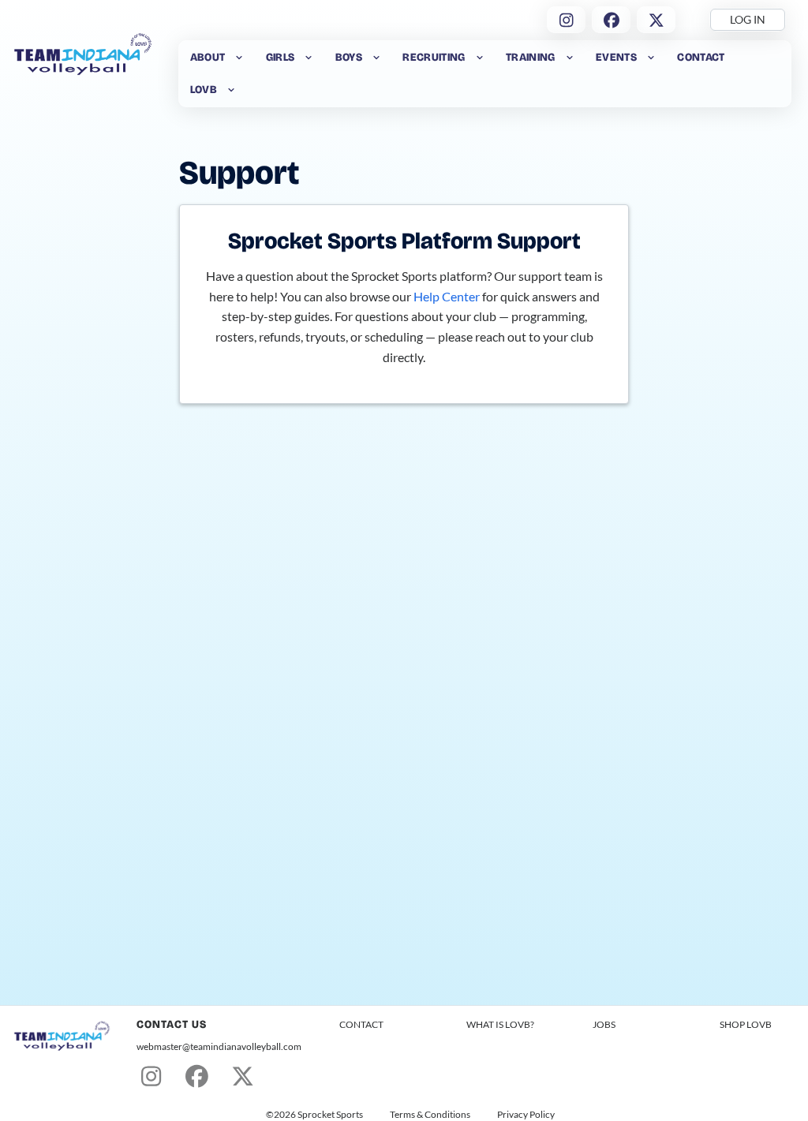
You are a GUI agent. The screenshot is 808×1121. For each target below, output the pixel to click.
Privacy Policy (526, 1114)
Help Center (446, 296)
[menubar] (484, 73)
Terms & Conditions (430, 1114)
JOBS (604, 1024)
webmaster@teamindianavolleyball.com (219, 1046)
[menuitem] (217, 57)
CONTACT (361, 1024)
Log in (747, 19)
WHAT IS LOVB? (500, 1024)
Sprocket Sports (330, 1114)
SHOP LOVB (746, 1024)
